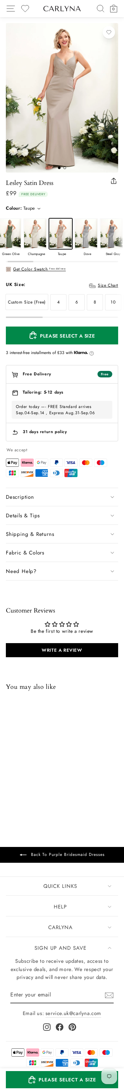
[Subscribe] (109, 995)
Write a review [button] (62, 650)
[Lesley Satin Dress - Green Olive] (10, 782)
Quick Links (60, 886)
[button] (62, 1079)
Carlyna (60, 927)
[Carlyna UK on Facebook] (59, 1027)
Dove (86, 234)
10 (113, 302)
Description (20, 497)
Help (60, 907)
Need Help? (21, 571)
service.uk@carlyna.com (73, 1013)
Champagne (35, 234)
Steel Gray (111, 234)
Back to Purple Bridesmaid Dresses (67, 854)
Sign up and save (60, 948)
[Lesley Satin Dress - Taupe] (28, 782)
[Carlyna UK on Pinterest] (72, 1027)
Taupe (60, 234)
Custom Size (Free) (27, 302)
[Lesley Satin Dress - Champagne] (19, 782)
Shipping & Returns (30, 534)
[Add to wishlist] (109, 32)
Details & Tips (23, 515)
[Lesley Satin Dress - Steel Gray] (46, 782)
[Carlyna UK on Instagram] (47, 1027)
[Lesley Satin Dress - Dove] (37, 782)
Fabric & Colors (25, 552)
